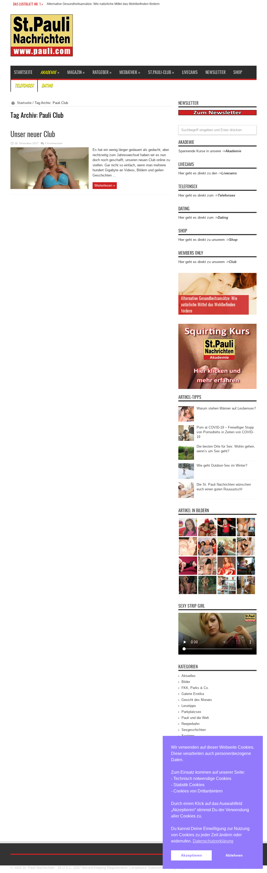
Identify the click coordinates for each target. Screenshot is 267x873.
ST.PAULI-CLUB (161, 72)
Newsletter (215, 72)
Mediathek (129, 72)
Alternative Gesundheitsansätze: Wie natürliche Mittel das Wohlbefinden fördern (103, 4)
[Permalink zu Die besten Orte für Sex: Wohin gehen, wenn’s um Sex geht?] (186, 459)
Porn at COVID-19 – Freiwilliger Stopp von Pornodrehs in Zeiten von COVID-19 (225, 432)
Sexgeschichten (193, 730)
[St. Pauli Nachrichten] (41, 52)
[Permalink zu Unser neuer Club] (49, 188)
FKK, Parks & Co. (195, 688)
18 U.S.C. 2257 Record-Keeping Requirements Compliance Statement (110, 868)
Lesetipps (188, 706)
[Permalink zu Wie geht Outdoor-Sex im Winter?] (186, 478)
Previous (251, 278)
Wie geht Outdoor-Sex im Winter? (222, 465)
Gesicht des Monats (196, 700)
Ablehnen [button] (234, 855)
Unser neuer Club (32, 134)
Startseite (23, 72)
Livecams (190, 72)
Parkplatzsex (191, 712)
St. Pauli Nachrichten (38, 868)
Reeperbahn (190, 724)
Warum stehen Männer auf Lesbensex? (226, 408)
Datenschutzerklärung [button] (213, 841)
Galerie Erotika (192, 694)
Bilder (185, 682)
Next (251, 286)
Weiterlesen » (104, 185)
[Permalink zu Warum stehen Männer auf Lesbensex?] (186, 421)
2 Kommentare (54, 143)
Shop (237, 72)
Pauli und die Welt (195, 718)
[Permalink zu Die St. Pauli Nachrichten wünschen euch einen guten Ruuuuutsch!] (186, 497)
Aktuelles (188, 676)
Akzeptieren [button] (191, 855)
